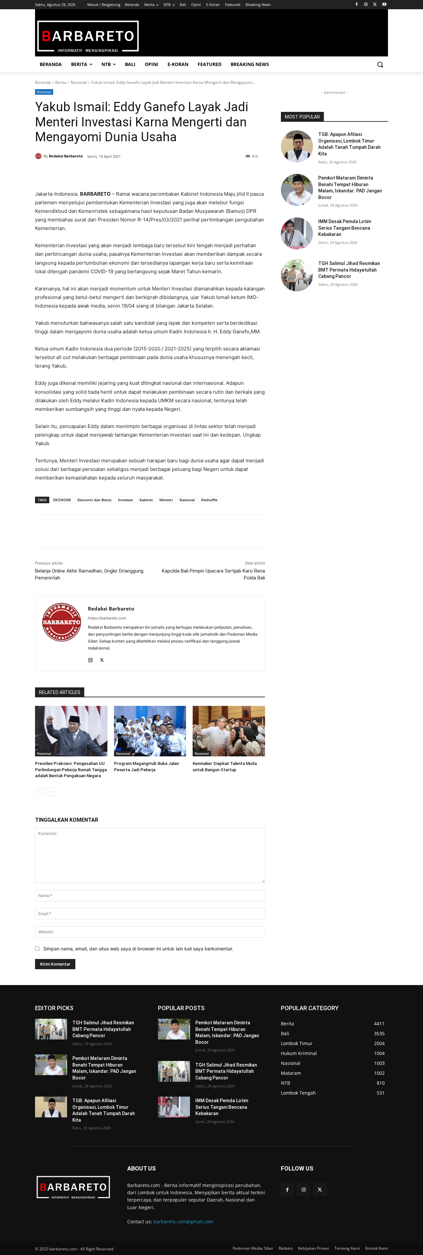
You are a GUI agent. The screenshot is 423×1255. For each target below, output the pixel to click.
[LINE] (145, 173)
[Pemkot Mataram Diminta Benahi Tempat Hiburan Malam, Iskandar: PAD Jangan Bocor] (297, 190)
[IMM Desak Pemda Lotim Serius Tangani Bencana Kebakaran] (297, 233)
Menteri (166, 499)
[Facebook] (357, 5)
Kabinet (146, 499)
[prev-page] (39, 791)
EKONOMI (62, 499)
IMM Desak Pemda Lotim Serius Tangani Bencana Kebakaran (344, 228)
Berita (60, 82)
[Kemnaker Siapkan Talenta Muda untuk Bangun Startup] (229, 731)
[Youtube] (384, 5)
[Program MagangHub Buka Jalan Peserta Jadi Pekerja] (150, 731)
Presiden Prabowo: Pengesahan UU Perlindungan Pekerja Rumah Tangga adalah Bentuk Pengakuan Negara (71, 769)
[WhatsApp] (115, 173)
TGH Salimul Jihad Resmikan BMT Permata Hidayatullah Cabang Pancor (349, 270)
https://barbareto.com (107, 618)
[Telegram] (130, 173)
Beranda (43, 82)
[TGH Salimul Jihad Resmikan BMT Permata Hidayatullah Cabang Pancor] (297, 275)
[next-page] (50, 791)
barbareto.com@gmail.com (183, 1221)
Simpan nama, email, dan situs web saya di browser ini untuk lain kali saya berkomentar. (138, 948)
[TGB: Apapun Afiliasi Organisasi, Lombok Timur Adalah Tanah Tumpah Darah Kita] (297, 146)
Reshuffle (209, 499)
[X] (375, 5)
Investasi (125, 499)
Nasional (79, 82)
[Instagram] (366, 5)
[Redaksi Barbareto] (39, 156)
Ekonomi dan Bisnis (94, 499)
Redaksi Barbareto (66, 155)
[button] (380, 64)
